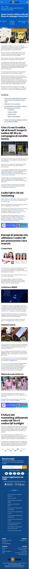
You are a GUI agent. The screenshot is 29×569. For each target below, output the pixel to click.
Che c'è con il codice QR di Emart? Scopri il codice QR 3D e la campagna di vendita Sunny (15, 100)
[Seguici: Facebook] (18, 473)
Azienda (4, 546)
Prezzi (3, 553)
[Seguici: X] (22, 473)
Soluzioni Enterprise (6, 551)
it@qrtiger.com (23, 540)
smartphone (12, 186)
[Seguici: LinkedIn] (6, 473)
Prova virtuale (4, 269)
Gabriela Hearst (12, 114)
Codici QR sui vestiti (7, 363)
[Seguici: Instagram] (14, 473)
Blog (7, 6)
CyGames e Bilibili (12, 112)
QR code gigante (11, 311)
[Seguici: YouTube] (10, 473)
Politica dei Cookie (22, 554)
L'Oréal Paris (11, 110)
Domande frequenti (6, 540)
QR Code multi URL (12, 498)
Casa (2, 6)
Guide (4, 538)
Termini (24, 546)
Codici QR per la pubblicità (8, 175)
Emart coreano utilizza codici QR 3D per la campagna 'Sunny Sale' (12, 9)
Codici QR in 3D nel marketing (12, 104)
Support (24, 538)
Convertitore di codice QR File (15, 530)
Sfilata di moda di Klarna (14, 116)
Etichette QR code (12, 358)
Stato (3, 549)
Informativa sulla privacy (21, 553)
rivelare (8, 400)
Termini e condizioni (22, 548)
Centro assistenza (6, 543)
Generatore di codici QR (9, 200)
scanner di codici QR (18, 211)
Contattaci (4, 542)
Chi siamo (4, 548)
